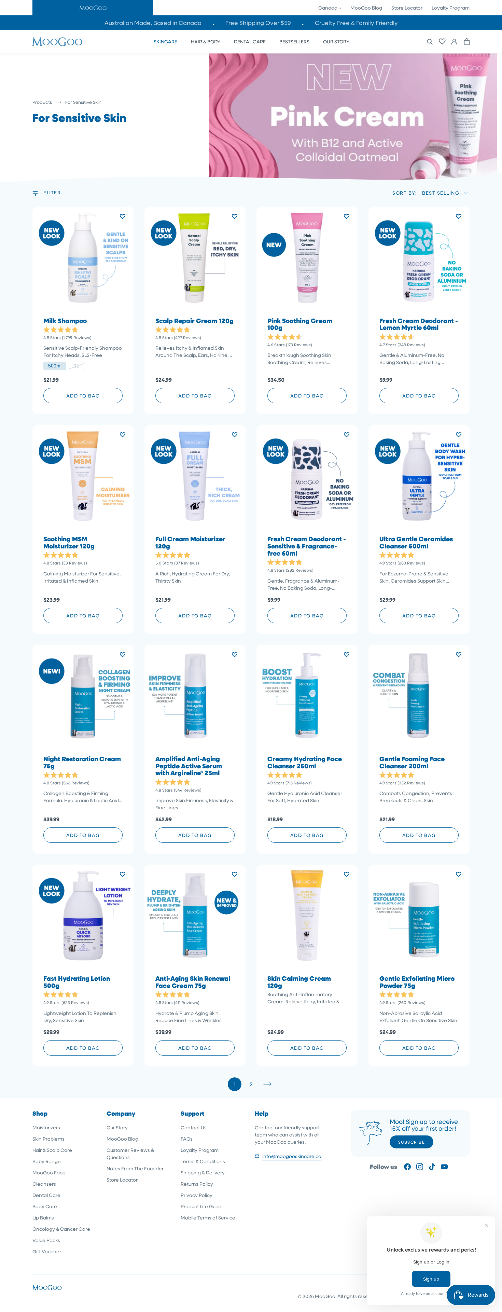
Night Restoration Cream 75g (82, 762)
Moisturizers (46, 1127)
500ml (54, 365)
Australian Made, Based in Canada (152, 22)
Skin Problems (48, 1138)
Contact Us (194, 1127)
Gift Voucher (46, 1251)
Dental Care (46, 1195)
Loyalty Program (451, 7)
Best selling (440, 193)
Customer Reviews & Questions (130, 1153)
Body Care (44, 1206)
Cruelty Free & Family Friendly (356, 22)
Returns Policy (197, 1184)
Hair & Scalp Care (52, 1150)
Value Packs (46, 1240)
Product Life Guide (202, 1206)
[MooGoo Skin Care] (57, 41)
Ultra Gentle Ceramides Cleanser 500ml (416, 542)
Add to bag (83, 395)
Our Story (117, 1127)
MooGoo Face (49, 1172)
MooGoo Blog (366, 7)
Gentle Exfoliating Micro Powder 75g (417, 982)
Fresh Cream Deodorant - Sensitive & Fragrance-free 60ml (306, 546)
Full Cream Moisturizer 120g (190, 542)
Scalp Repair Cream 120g (194, 320)
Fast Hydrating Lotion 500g (76, 982)
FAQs (187, 1138)
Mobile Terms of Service (208, 1217)
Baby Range (46, 1161)
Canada (328, 7)
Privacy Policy (196, 1195)
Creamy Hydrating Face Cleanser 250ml (304, 762)
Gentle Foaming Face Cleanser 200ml (412, 762)
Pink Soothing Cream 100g (299, 324)
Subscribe (411, 1142)
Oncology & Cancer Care (61, 1229)
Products (42, 102)
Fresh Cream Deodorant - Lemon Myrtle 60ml (418, 324)
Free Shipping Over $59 (258, 22)
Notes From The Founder (135, 1168)
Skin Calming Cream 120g (299, 982)
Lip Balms (43, 1217)
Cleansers (44, 1184)
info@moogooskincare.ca (291, 1156)
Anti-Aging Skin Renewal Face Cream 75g (192, 982)
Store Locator (406, 7)
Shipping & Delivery (203, 1172)
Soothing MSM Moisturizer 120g (69, 542)
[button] (92, 7)
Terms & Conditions (203, 1161)
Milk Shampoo (65, 320)
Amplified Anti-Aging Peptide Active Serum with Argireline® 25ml (188, 766)
